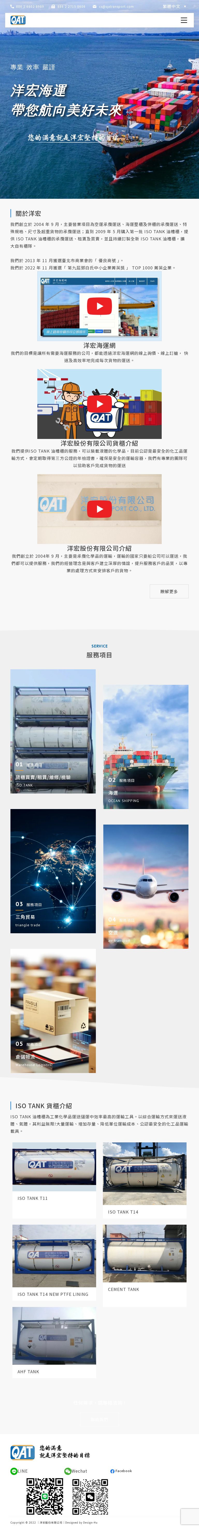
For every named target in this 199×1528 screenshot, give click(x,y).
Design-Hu (90, 1522)
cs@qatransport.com (116, 6)
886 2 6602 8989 (30, 6)
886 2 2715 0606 (72, 6)
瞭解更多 (169, 591)
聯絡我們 (99, 1419)
